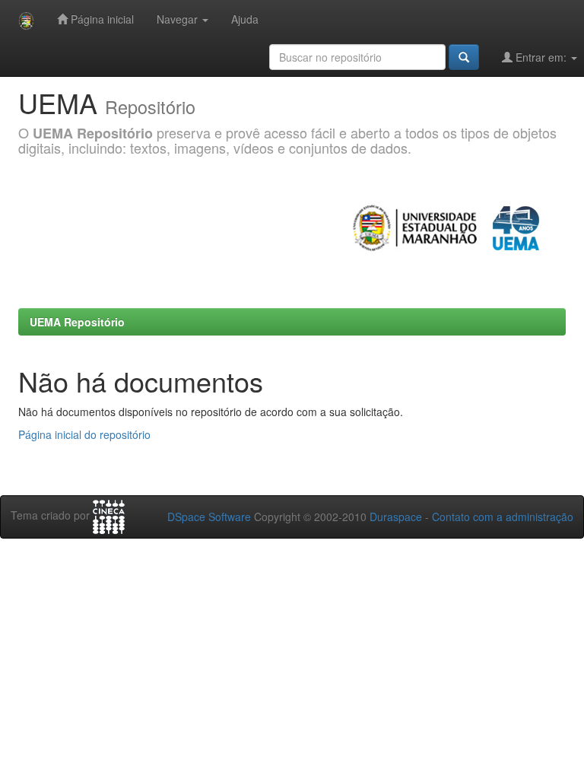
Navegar (179, 19)
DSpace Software (209, 516)
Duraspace (396, 516)
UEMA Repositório (77, 321)
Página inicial (101, 19)
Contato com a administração (502, 516)
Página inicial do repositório (84, 434)
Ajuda (245, 19)
